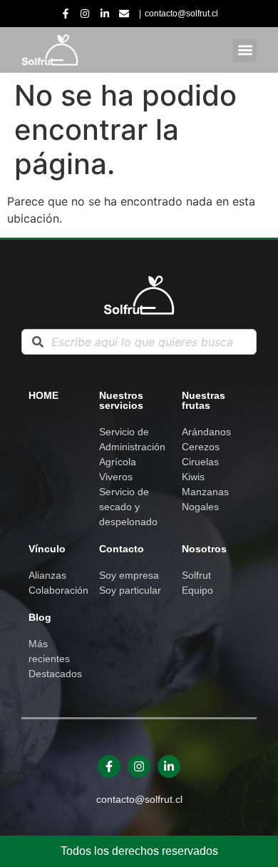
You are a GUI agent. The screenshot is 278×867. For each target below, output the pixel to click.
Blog (40, 617)
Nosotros (204, 548)
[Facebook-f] (109, 766)
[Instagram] (139, 766)
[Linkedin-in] (169, 766)
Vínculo (47, 548)
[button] (245, 50)
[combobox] (139, 342)
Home (43, 395)
